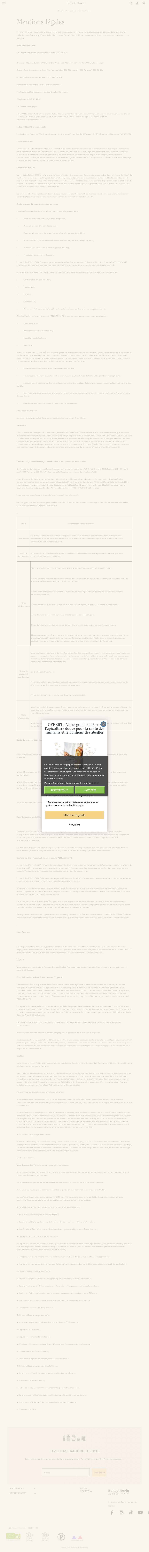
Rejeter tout (59, 790)
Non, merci (74, 824)
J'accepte (89, 790)
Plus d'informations (54, 782)
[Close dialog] (103, 724)
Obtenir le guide (74, 815)
